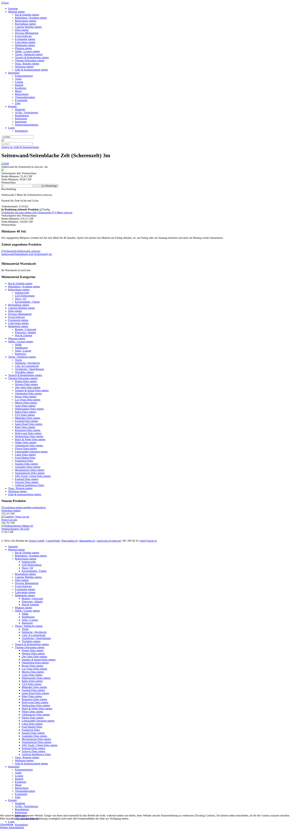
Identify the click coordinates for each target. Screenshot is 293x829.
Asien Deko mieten (25, 405)
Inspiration (13, 72)
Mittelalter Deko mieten (27, 418)
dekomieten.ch (87, 540)
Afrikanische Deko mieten (29, 445)
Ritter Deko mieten (25, 427)
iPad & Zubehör (23, 335)
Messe (18, 91)
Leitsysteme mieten (25, 42)
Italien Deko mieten (25, 411)
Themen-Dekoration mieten (29, 60)
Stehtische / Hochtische (27, 363)
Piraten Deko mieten (26, 381)
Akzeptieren (6, 824)
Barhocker (20, 353)
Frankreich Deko (24, 460)
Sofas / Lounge (23, 350)
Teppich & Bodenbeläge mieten (32, 57)
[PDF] (5, 163)
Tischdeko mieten (24, 372)
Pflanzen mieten (23, 48)
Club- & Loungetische (27, 366)
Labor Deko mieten (25, 454)
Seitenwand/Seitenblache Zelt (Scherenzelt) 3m (26, 254)
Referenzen (21, 118)
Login (11, 127)
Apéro (18, 78)
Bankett (19, 85)
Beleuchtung (21, 94)
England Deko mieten (26, 479)
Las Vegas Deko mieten (27, 399)
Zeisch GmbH (36, 540)
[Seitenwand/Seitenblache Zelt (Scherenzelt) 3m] (20, 251)
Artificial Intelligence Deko (29, 485)
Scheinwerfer (22, 292)
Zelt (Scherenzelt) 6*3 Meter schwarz (52, 212)
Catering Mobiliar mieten (28, 26)
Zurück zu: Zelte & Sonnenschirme (20, 147)
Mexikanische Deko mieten (29, 469)
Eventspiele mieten (25, 39)
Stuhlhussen (21, 347)
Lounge (19, 81)
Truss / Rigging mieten (27, 63)
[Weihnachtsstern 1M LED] (17, 525)
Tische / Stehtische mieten (29, 54)
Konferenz (20, 88)
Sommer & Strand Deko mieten (32, 390)
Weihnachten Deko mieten (29, 436)
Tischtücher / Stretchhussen (29, 369)
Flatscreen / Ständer (25, 332)
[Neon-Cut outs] (15, 516)
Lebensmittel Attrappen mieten (31, 451)
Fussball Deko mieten (26, 421)
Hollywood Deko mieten (28, 433)
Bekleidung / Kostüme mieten (31, 17)
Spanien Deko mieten (26, 463)
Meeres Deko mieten (26, 402)
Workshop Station (11, 510)
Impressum (21, 121)
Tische (18, 359)
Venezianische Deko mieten (30, 473)
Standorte (20, 109)
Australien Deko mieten (27, 466)
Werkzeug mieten (24, 66)
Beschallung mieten (25, 23)
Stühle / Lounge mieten (27, 51)
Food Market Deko (25, 457)
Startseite (13, 8)
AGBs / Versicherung (26, 112)
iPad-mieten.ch (69, 540)
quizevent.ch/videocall (109, 540)
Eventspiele (21, 100)
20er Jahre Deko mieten (27, 387)
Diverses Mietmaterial (26, 33)
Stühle (18, 344)
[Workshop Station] (23, 507)
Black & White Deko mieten (30, 439)
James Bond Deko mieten (28, 424)
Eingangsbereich (24, 75)
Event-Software (23, 36)
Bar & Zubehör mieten (27, 14)
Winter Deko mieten (25, 442)
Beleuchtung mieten (25, 20)
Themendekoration (25, 97)
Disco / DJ (20, 298)
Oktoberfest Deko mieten (28, 393)
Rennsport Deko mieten (27, 430)
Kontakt (12, 106)
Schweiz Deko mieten (26, 482)
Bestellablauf (22, 115)
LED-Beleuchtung (25, 295)
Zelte (17, 103)
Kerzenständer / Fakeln (27, 301)
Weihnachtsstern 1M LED (15, 528)
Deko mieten (22, 30)
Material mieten (16, 11)
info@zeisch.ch (148, 540)
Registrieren (21, 130)
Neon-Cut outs (9, 519)
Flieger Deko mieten (26, 448)
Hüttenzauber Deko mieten (29, 408)
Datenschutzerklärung (26, 124)
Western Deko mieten (26, 384)
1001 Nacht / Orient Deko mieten (33, 476)
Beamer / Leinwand (25, 329)
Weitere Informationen (12, 827)
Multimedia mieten (25, 45)
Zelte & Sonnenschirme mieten (31, 69)
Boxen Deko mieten (25, 396)
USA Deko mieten (25, 414)
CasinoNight (53, 540)
